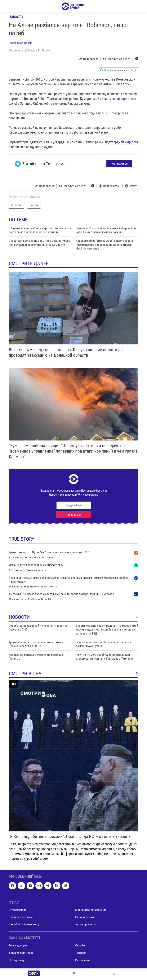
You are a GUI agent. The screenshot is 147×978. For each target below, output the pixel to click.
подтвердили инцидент (121, 142)
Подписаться (119, 163)
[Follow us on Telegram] (47, 885)
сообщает (120, 99)
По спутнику (16, 960)
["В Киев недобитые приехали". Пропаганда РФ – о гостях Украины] (73, 755)
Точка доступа (18, 945)
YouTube (80, 953)
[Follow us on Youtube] (30, 885)
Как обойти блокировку (24, 924)
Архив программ (85, 924)
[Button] (88, 58)
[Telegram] (74, 973)
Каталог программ (21, 917)
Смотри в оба (25, 673)
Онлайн (80, 945)
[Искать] (113, 973)
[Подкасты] (65, 885)
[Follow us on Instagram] (39, 885)
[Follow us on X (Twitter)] (21, 885)
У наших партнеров (21, 953)
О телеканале (17, 910)
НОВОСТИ (19, 617)
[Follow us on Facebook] (12, 885)
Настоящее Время (20, 43)
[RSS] (56, 885)
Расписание (82, 960)
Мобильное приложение (90, 910)
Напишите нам (84, 917)
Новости (16, 17)
